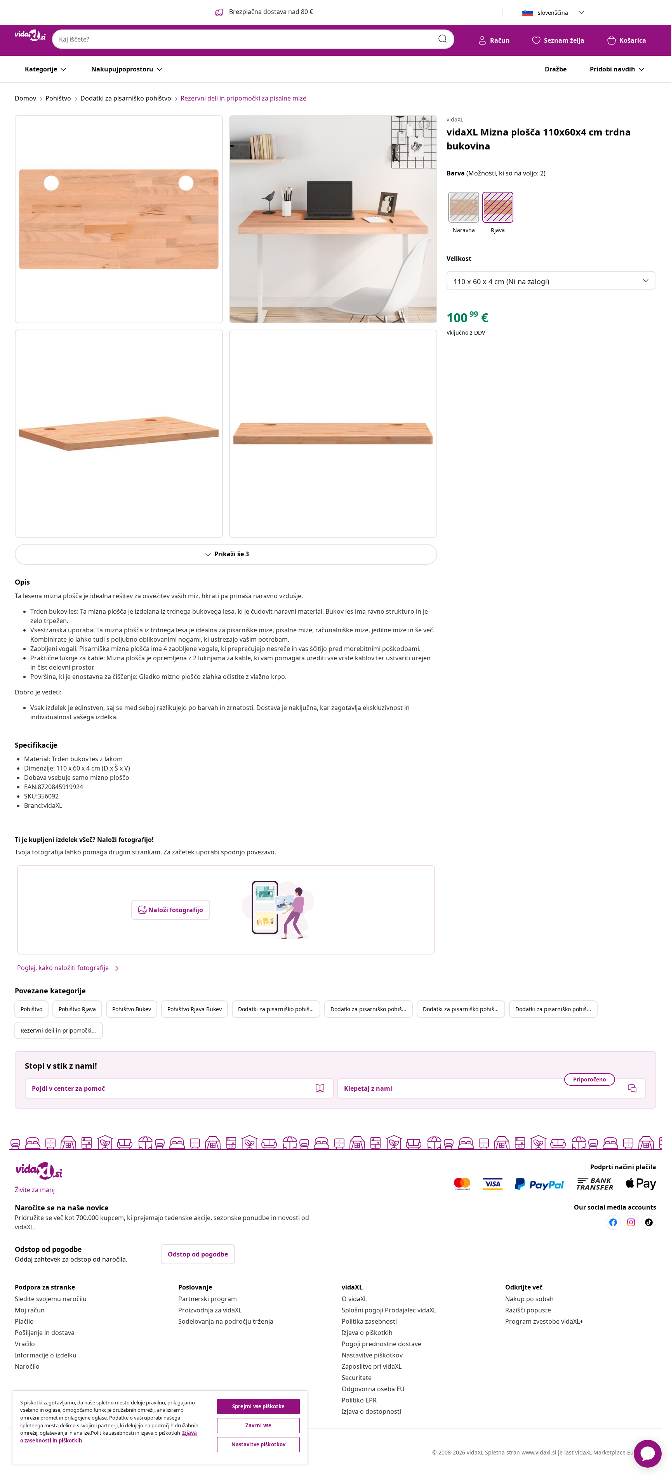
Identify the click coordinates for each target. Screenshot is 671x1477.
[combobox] (253, 39)
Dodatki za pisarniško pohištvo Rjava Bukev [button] (556, 1009)
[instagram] (631, 1222)
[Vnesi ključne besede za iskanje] (442, 39)
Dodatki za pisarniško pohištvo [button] (277, 1009)
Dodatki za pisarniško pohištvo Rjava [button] (371, 1009)
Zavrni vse (258, 1425)
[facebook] (613, 1222)
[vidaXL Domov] (30, 35)
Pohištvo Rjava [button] (77, 1009)
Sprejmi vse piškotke (258, 1406)
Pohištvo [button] (31, 1009)
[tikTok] (649, 1222)
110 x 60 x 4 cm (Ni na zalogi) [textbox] (501, 281)
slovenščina (553, 12)
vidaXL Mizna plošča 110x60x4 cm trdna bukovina (539, 138)
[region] (160, 1428)
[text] (467, 319)
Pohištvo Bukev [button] (131, 1009)
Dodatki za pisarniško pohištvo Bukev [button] (463, 1009)
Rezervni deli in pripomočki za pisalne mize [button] (61, 1030)
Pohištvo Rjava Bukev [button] (194, 1009)
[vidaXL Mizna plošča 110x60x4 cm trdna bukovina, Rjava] (119, 219)
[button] (263, 12)
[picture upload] (278, 909)
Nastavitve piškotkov (372, 1355)
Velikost (459, 258)
